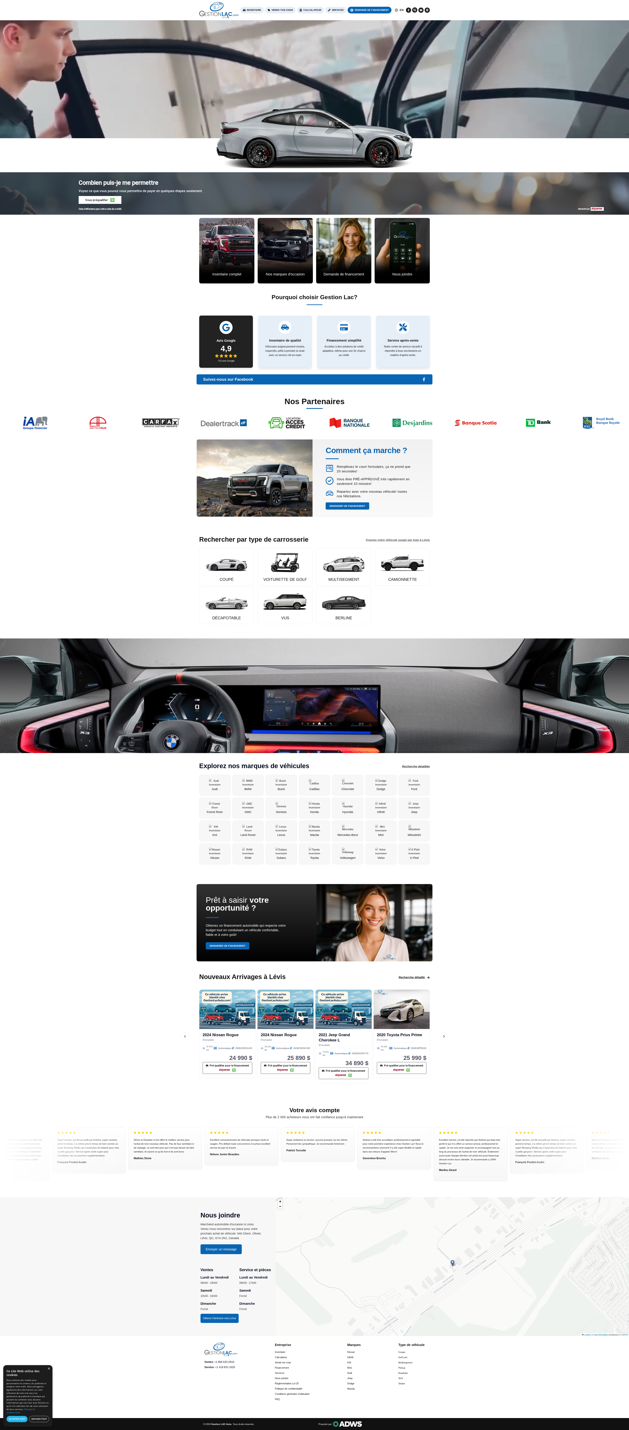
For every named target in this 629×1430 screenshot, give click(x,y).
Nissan (351, 1352)
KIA (349, 1362)
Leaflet (587, 1334)
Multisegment (405, 1362)
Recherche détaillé (412, 977)
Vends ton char (282, 10)
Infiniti (350, 1357)
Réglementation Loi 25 (287, 1383)
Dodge (350, 1383)
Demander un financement (347, 506)
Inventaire (254, 10)
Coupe (401, 1352)
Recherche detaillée (416, 766)
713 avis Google (226, 360)
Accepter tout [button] (17, 1419)
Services (338, 10)
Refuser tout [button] (39, 1419)
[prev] (185, 1036)
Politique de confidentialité (288, 1388)
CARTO (624, 1334)
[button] (100, 200)
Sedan (401, 1383)
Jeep (350, 1378)
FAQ (277, 1399)
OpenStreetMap (601, 1334)
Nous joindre (281, 1378)
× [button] (49, 1368)
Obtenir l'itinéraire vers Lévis (219, 1318)
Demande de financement (372, 10)
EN (402, 10)
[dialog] (27, 1396)
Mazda (351, 1388)
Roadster (403, 1373)
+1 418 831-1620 (225, 1367)
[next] (444, 1036)
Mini (349, 1367)
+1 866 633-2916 (224, 1362)
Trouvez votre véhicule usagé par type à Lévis (398, 540)
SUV (400, 1378)
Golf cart (402, 1357)
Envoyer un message (221, 1249)
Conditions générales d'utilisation (292, 1394)
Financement (282, 1367)
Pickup (401, 1367)
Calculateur (312, 10)
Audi (349, 1373)
